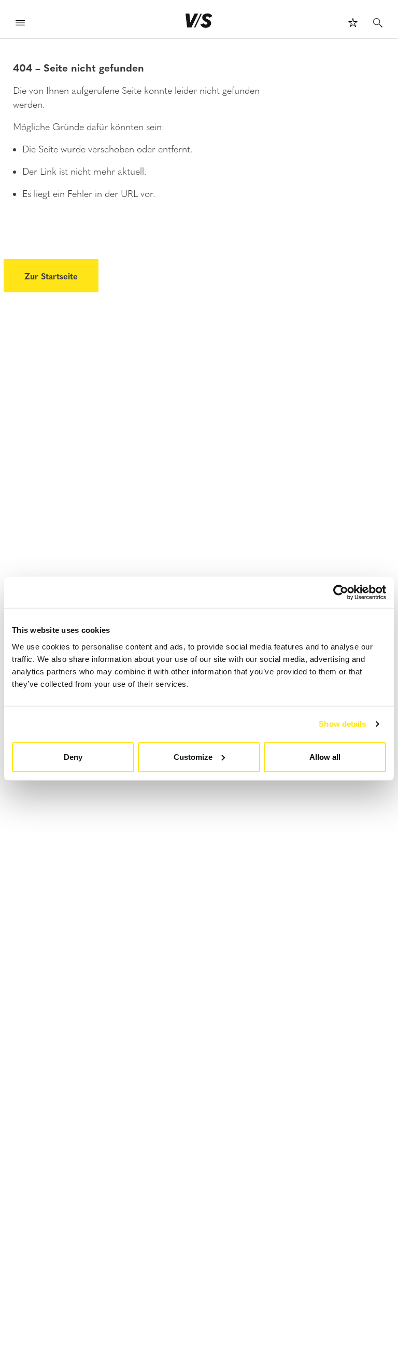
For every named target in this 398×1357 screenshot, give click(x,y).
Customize (193, 756)
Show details (342, 723)
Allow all (324, 756)
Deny (73, 756)
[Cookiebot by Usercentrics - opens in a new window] (340, 592)
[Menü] (20, 24)
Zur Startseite (51, 275)
